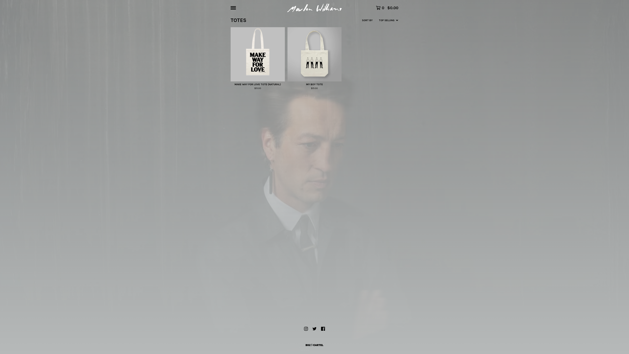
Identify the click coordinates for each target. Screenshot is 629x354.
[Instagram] (306, 328)
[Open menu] (233, 8)
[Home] (314, 8)
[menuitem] (380, 20)
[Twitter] (314, 328)
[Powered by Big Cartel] (314, 345)
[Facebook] (323, 328)
